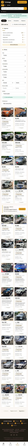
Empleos (23, 20)
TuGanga (16, 421)
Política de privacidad (14, 432)
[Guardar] (12, 109)
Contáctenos (23, 429)
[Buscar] (25, 8)
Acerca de (17, 429)
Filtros (5, 49)
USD (3, 5)
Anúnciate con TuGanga (8, 430)
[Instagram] (11, 435)
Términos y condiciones (19, 430)
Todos (3, 30)
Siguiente (21, 411)
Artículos (15, 425)
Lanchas (18, 423)
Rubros (4, 11)
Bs (5, 5)
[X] (17, 435)
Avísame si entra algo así (20, 24)
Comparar (8, 129)
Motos (9, 20)
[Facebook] (14, 435)
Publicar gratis (22, 2)
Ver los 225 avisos (14, 44)
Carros (4, 20)
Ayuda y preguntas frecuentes (8, 429)
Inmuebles (16, 20)
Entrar (8, 5)
